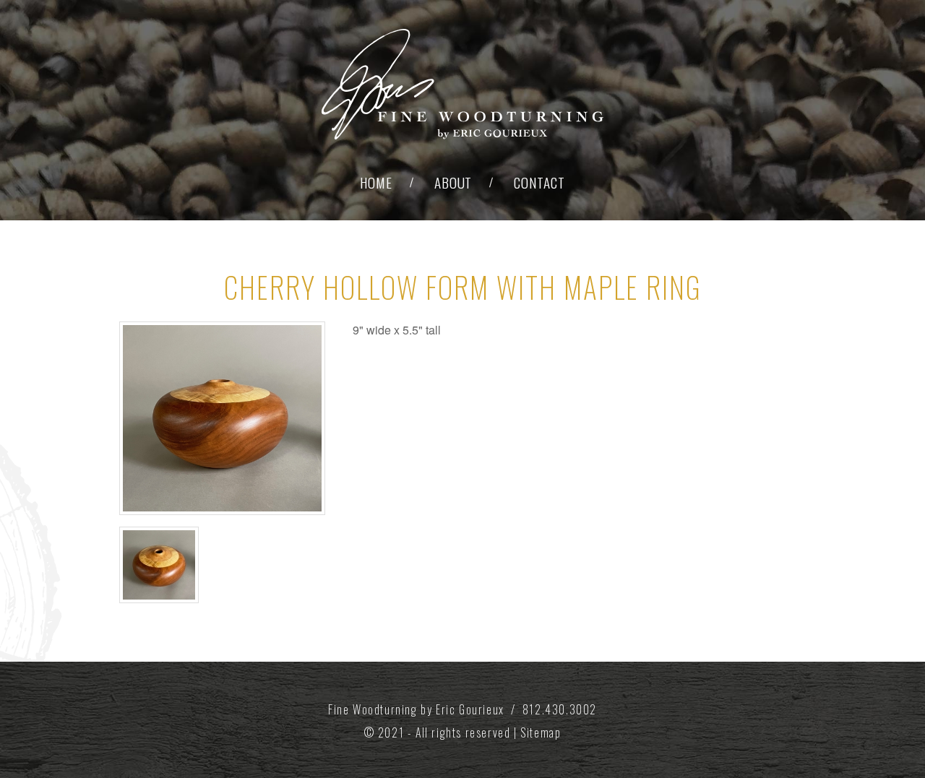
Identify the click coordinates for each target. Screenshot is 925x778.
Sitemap (540, 732)
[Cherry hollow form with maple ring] (222, 418)
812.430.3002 (559, 709)
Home (376, 182)
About (453, 182)
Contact (539, 182)
